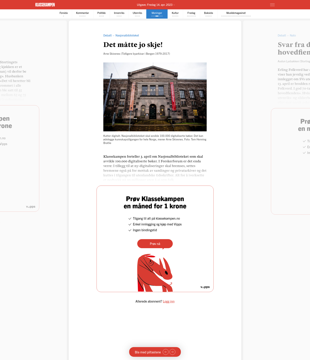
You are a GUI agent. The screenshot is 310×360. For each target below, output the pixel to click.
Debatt (107, 35)
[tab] (63, 14)
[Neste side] (172, 352)
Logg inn (169, 301)
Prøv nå (155, 244)
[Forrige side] (166, 352)
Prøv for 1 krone (253, 4)
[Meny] (272, 4)
